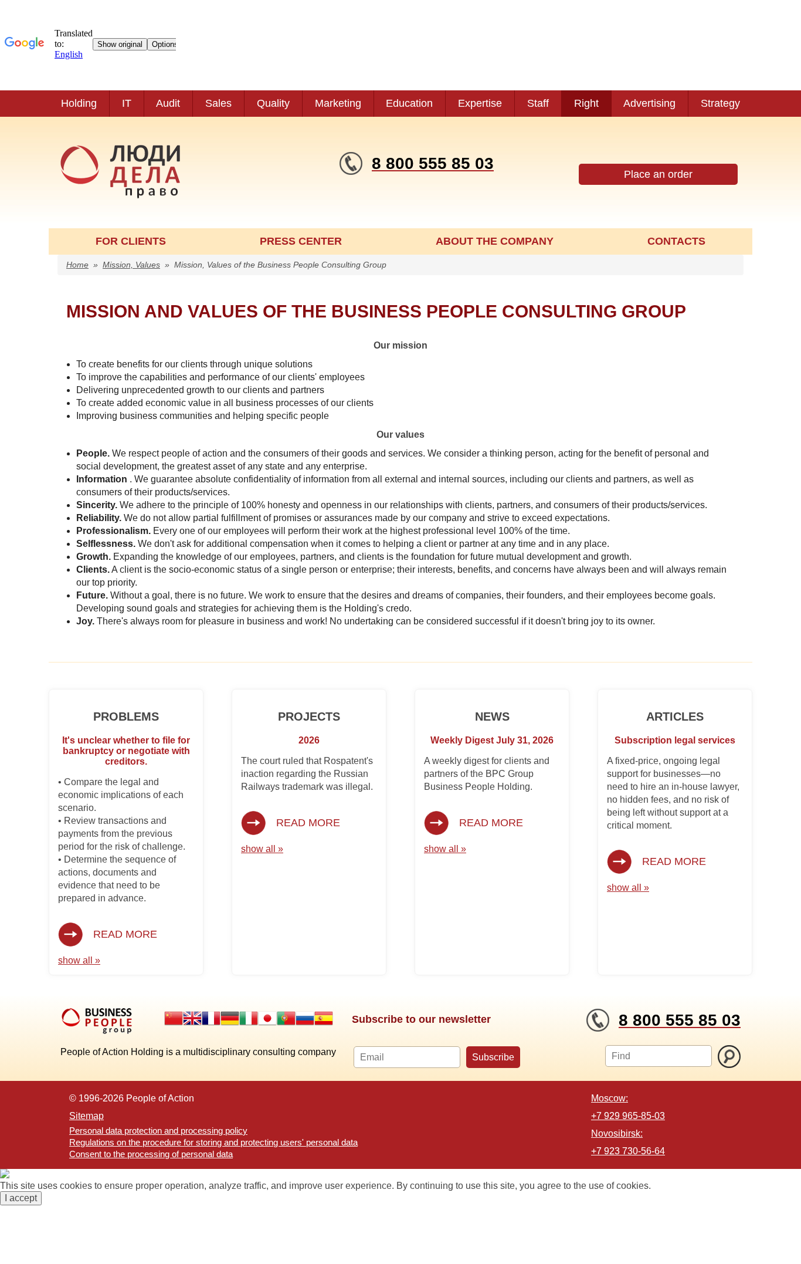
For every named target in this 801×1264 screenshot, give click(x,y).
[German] (229, 1018)
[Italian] (248, 1018)
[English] (192, 1018)
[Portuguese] (286, 1018)
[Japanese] (267, 1018)
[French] (211, 1018)
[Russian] (305, 1018)
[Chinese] (173, 1018)
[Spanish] (323, 1018)
